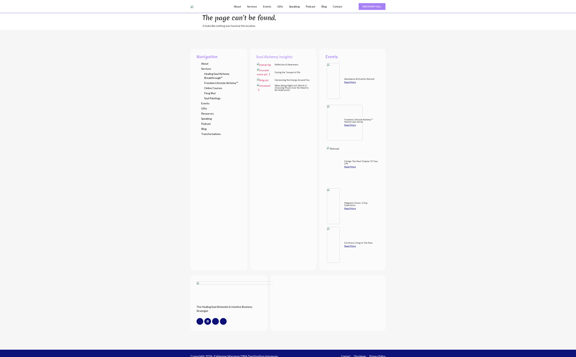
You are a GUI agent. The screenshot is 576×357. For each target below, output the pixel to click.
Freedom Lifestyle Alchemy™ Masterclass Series (358, 120)
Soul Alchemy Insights (274, 56)
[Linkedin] (207, 321)
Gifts (280, 6)
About (237, 6)
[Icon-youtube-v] (223, 321)
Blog (324, 6)
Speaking (294, 6)
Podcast (310, 6)
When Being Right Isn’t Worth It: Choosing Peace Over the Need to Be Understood (292, 87)
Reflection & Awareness (286, 64)
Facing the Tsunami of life (287, 72)
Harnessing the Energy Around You (292, 80)
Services (252, 6)
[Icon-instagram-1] (215, 321)
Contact (337, 6)
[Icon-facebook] (199, 321)
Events (267, 6)
